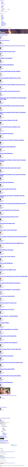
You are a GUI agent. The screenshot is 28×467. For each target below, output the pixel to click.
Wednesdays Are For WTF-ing (7, 309)
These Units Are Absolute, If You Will (8, 120)
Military (2, 3)
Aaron (0, 299)
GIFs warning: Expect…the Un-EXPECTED (10, 349)
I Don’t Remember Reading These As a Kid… (10, 77)
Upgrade (1, 466)
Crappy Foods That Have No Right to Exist (10, 126)
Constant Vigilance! (4, 322)
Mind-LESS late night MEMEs (7, 369)
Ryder (0, 94)
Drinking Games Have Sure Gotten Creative (10, 167)
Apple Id (13, 451)
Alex (0, 200)
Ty (0, 109)
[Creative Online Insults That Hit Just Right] (14, 413)
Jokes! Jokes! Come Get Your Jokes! (8, 230)
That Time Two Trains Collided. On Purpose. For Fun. (12, 84)
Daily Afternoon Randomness (7, 64)
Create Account (1, 463)
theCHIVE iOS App (3, 23)
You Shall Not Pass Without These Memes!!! (10, 283)
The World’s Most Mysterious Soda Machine (10, 375)
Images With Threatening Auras (7, 223)
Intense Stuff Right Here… (6, 29)
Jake (0, 81)
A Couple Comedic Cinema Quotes (8, 189)
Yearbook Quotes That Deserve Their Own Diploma (12, 140)
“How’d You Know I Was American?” (9, 342)
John (0, 68)
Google (5, 451)
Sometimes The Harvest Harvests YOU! (9, 216)
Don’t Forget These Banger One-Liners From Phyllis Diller (13, 276)
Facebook (11, 451)
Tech (1, 2)
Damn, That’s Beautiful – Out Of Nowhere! (10, 289)
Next (2, 421)
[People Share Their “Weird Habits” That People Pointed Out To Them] (14, 391)
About (3, 427)
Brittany (1, 326)
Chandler (1, 150)
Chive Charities (4, 434)
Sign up (2, 450)
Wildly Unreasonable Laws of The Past (9, 329)
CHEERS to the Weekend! (6, 58)
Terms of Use (4, 429)
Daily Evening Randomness (5, 40)
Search (2, 15)
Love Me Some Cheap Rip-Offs (7, 296)
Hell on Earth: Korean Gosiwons (7, 51)
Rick (0, 253)
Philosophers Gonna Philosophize (8, 146)
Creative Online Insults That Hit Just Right (10, 71)
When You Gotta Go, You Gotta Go (8, 302)
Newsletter (2, 22)
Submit (3, 428)
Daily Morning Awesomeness (6, 133)
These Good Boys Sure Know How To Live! (10, 91)
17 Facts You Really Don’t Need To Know (9, 210)
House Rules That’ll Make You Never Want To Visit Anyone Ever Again (12, 45)
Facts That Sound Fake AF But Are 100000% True (11, 243)
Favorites (2, 21)
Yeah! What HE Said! (4, 34)
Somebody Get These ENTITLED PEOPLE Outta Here (13, 203)
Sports (2, 19)
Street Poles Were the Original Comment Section (11, 362)
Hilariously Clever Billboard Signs (8, 269)
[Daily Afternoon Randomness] (14, 402)
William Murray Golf (3, 25)
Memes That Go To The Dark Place (8, 336)
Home (2, 14)
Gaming (2, 18)
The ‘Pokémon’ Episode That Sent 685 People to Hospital (13, 236)
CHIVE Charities (3, 24)
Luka (0, 130)
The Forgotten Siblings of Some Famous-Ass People (12, 105)
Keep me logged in (3, 456)
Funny (2, 1)
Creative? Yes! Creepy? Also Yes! (7, 256)
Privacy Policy (4, 430)
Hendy (0, 43)
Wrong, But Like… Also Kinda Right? (9, 316)
